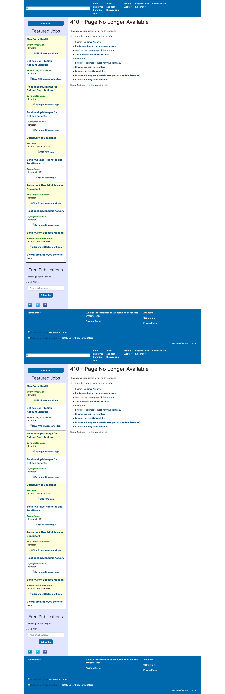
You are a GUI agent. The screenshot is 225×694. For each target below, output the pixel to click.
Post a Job (45, 23)
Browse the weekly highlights (90, 71)
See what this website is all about (92, 54)
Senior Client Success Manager (45, 232)
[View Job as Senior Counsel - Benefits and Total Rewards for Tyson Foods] (46, 177)
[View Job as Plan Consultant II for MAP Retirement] (46, 53)
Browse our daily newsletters (90, 67)
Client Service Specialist (41, 137)
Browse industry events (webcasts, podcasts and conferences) (107, 75)
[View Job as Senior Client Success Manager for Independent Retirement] (46, 246)
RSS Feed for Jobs (57, 332)
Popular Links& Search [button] (142, 5)
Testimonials (34, 312)
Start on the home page (87, 50)
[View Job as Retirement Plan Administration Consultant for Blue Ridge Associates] (46, 203)
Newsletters (158, 3)
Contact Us (149, 318)
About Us (148, 312)
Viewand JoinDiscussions (112, 6)
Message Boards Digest (40, 276)
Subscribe (46, 295)
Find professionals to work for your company (98, 62)
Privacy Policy (150, 323)
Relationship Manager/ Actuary (45, 210)
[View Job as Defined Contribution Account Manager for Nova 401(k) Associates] (46, 78)
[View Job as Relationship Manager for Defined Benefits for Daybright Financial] (46, 130)
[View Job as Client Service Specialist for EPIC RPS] (46, 151)
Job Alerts (33, 282)
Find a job (80, 58)
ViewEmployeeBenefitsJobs (98, 8)
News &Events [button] (127, 5)
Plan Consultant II (37, 39)
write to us (94, 85)
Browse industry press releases (91, 79)
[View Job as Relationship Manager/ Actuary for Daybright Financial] (46, 225)
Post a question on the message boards (95, 46)
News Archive (93, 42)
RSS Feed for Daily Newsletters (77, 338)
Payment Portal (93, 321)
